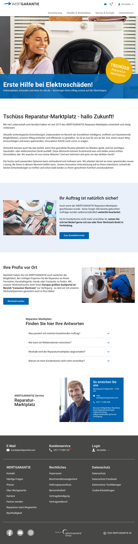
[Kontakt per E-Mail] (105, 4)
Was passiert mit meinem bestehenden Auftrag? (54, 333)
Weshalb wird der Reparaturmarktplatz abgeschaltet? (56, 351)
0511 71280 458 (103, 402)
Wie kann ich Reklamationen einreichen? (50, 342)
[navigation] (69, 447)
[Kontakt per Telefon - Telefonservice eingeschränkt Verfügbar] (111, 4)
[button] (126, 4)
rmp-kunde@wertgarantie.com (107, 397)
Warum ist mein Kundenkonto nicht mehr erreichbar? (56, 360)
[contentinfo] (118, 534)
